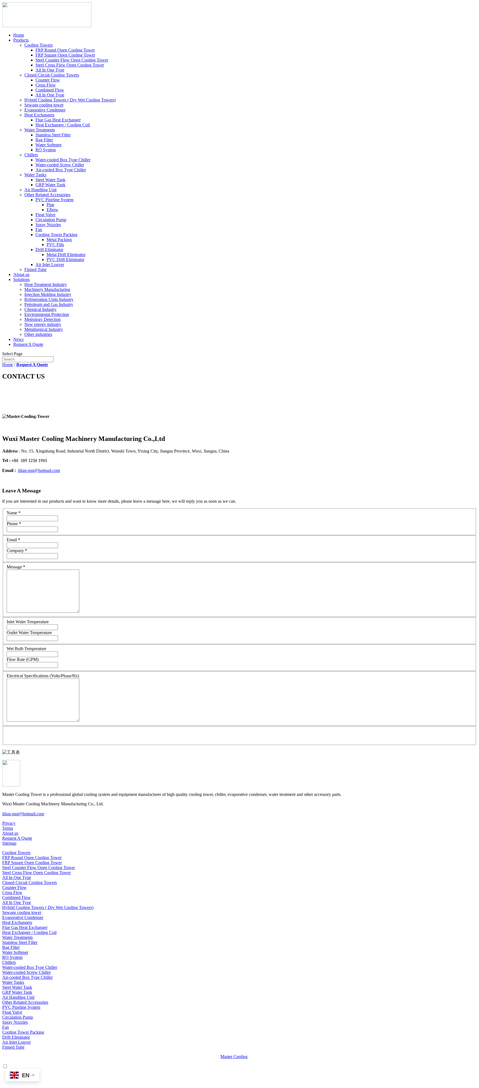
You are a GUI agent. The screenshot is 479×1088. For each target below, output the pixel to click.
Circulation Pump (50, 219)
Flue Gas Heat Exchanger (58, 120)
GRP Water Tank (50, 184)
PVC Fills (55, 244)
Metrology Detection (42, 319)
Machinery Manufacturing (47, 289)
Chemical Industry (40, 309)
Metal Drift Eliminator (66, 254)
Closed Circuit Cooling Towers (51, 75)
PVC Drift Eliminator (65, 259)
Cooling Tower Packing (56, 234)
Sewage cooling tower (43, 105)
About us (21, 274)
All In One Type (49, 70)
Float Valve (45, 214)
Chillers (31, 154)
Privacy (9, 823)
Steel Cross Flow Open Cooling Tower (69, 65)
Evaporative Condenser (44, 110)
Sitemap (9, 843)
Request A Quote (28, 344)
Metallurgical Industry (43, 329)
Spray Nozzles (48, 224)
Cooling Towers (38, 45)
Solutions (21, 279)
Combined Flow (49, 90)
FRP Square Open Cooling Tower (65, 55)
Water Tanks (35, 174)
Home (18, 35)
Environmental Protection (46, 314)
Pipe (50, 204)
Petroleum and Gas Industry (48, 304)
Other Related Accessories (47, 194)
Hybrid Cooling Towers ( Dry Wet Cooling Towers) (70, 100)
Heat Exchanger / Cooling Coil (62, 124)
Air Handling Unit (40, 189)
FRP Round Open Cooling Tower (65, 50)
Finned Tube (35, 269)
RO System (45, 149)
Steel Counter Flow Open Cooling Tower (71, 60)
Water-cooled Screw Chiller (59, 164)
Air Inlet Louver (49, 264)
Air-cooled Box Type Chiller (60, 169)
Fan (38, 229)
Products (21, 40)
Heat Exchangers (39, 115)
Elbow (52, 209)
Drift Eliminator (49, 249)
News (18, 339)
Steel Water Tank (50, 179)
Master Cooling (234, 1056)
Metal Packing (59, 239)
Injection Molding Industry (47, 294)
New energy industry (42, 324)
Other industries (38, 334)
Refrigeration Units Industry (48, 299)
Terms (7, 828)
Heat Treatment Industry (45, 284)
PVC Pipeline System (54, 199)
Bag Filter (44, 139)
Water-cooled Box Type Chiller (62, 159)
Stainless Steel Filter (53, 134)
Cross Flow (45, 85)
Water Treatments (39, 129)
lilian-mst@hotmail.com (39, 470)
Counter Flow (47, 80)
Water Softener (48, 144)
